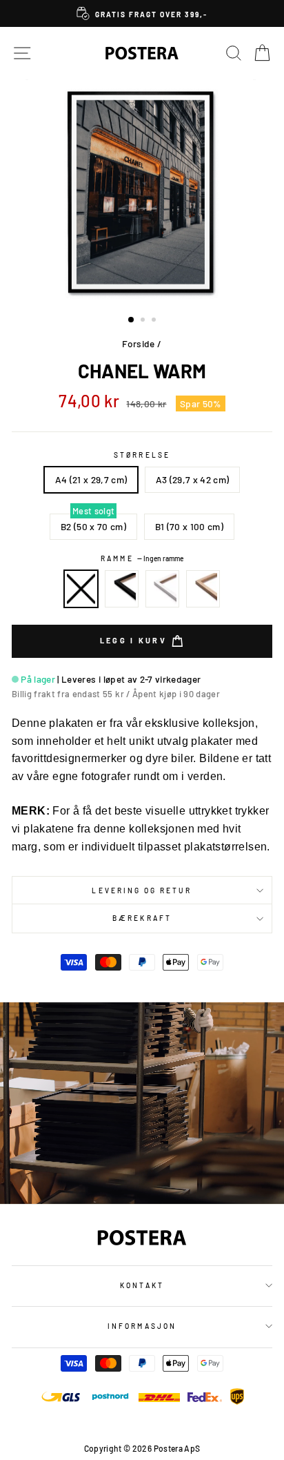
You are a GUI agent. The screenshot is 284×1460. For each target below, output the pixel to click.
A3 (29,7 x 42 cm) (193, 479)
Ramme (142, 558)
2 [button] (144, 321)
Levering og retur (142, 890)
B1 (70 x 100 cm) (189, 526)
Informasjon (142, 1326)
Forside (138, 343)
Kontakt (141, 1285)
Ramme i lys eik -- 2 (203, 589)
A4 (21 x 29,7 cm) (91, 479)
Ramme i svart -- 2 (122, 589)
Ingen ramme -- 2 (81, 589)
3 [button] (155, 321)
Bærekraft (142, 918)
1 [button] (131, 320)
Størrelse (142, 455)
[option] (142, 13)
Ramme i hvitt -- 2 (162, 589)
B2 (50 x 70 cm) (93, 526)
